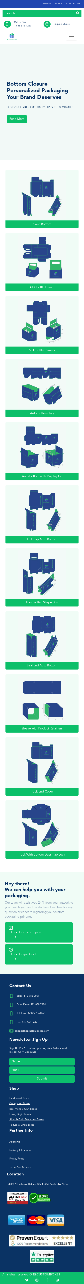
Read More (16, 119)
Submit (42, 1078)
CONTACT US (73, 4)
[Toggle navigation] (71, 36)
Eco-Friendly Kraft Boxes (23, 1109)
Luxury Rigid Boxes (20, 1114)
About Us (14, 1142)
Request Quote (62, 24)
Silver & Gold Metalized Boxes (26, 1119)
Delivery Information (20, 1150)
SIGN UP (47, 4)
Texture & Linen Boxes (21, 1125)
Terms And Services (20, 1167)
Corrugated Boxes (19, 1103)
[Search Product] (78, 14)
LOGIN (58, 4)
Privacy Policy (16, 1159)
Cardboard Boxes (19, 1098)
